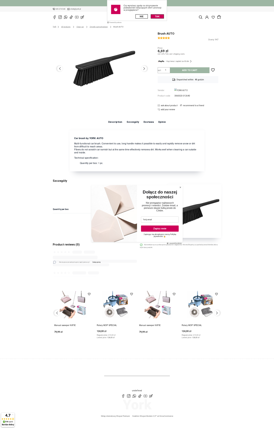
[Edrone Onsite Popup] (137, 214)
